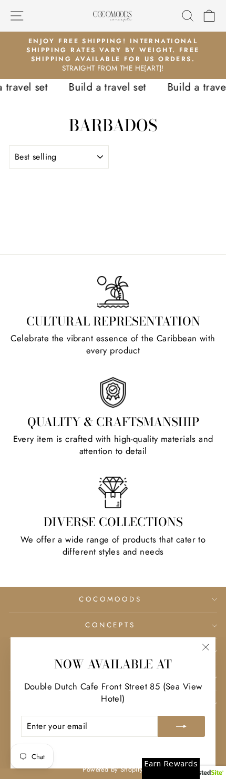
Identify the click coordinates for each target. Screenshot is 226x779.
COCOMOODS (110, 599)
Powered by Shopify (113, 769)
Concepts (110, 625)
